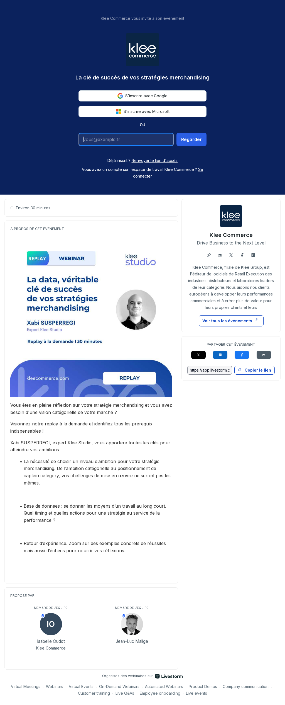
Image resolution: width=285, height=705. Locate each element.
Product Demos (203, 686)
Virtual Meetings (25, 686)
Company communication (246, 686)
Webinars (54, 686)
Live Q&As (125, 693)
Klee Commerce (231, 235)
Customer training (94, 693)
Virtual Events (81, 686)
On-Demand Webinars (119, 686)
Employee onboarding (160, 693)
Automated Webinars (164, 686)
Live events (196, 693)
